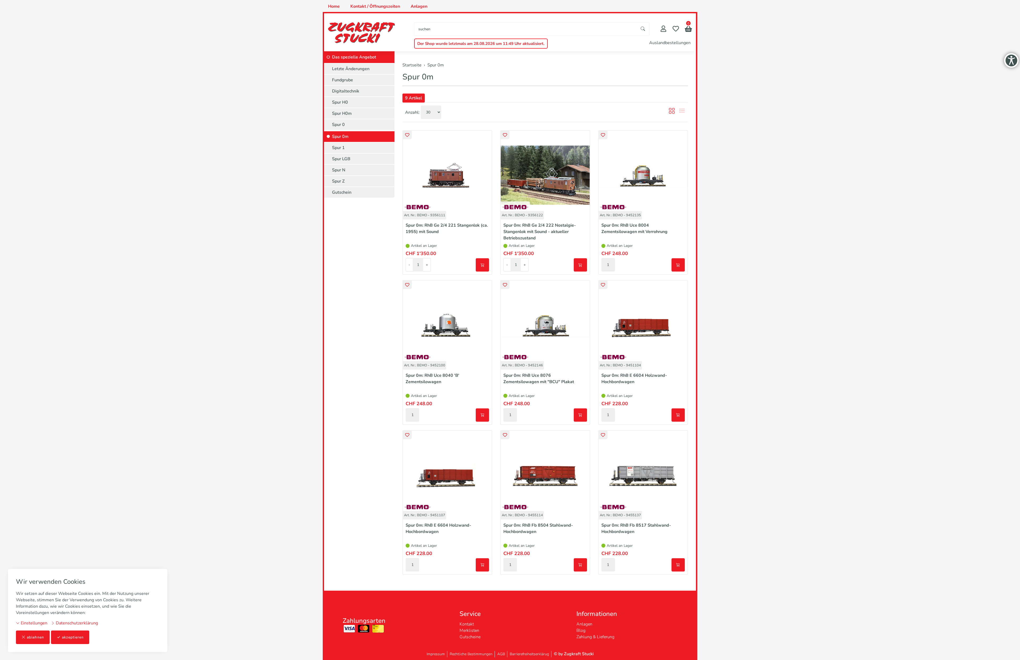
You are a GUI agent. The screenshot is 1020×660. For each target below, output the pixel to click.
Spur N (338, 170)
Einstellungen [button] (33, 623)
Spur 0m (418, 76)
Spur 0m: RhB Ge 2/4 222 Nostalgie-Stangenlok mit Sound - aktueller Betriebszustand (539, 231)
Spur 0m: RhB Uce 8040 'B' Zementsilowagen (432, 379)
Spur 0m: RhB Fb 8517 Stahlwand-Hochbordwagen (636, 528)
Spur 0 (338, 125)
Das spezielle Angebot (354, 57)
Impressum (436, 654)
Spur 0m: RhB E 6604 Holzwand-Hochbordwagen (634, 379)
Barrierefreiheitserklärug (529, 654)
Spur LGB (341, 159)
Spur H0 (340, 102)
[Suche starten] (643, 29)
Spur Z (338, 181)
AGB (501, 654)
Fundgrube (342, 80)
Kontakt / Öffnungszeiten (375, 6)
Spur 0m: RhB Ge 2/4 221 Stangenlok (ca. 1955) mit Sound (447, 228)
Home (334, 6)
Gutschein (341, 192)
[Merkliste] (676, 29)
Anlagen (419, 6)
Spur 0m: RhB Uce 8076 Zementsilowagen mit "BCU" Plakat (538, 379)
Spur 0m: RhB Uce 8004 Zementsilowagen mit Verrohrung (634, 228)
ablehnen (35, 637)
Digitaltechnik (345, 91)
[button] (688, 29)
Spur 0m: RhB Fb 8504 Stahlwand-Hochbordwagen (538, 528)
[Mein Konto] (663, 29)
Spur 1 (338, 148)
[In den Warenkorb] (482, 265)
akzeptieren (73, 637)
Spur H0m (342, 113)
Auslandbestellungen (670, 43)
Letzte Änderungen (350, 69)
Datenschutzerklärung (76, 623)
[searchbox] (525, 29)
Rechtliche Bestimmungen (471, 654)
